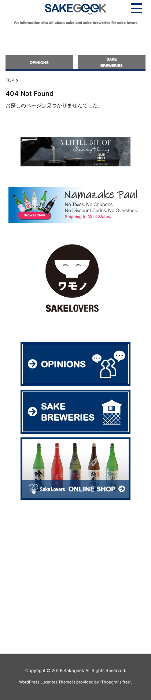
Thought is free (115, 682)
